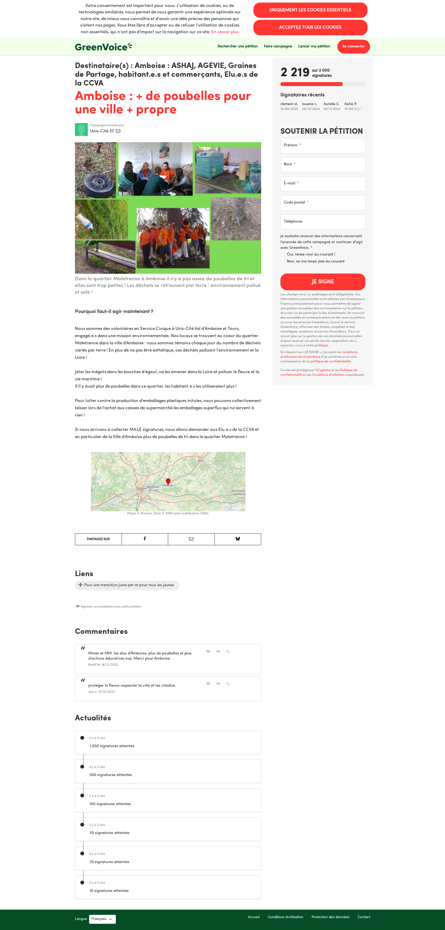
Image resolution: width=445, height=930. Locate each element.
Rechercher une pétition (238, 46)
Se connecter (354, 46)
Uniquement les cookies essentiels (310, 10)
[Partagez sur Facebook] (145, 539)
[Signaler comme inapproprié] (218, 652)
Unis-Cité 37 (102, 131)
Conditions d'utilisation (285, 917)
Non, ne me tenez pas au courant (316, 261)
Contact (364, 917)
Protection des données (330, 917)
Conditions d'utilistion (328, 375)
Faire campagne (278, 46)
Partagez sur (98, 539)
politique (322, 345)
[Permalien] (228, 652)
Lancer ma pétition (314, 46)
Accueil (254, 917)
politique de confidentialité (330, 361)
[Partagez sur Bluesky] (238, 539)
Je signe (323, 282)
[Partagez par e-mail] (191, 539)
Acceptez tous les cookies (310, 27)
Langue (81, 919)
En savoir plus (225, 32)
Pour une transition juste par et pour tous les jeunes (128, 585)
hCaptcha (323, 370)
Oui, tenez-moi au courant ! (311, 255)
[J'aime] (208, 652)
